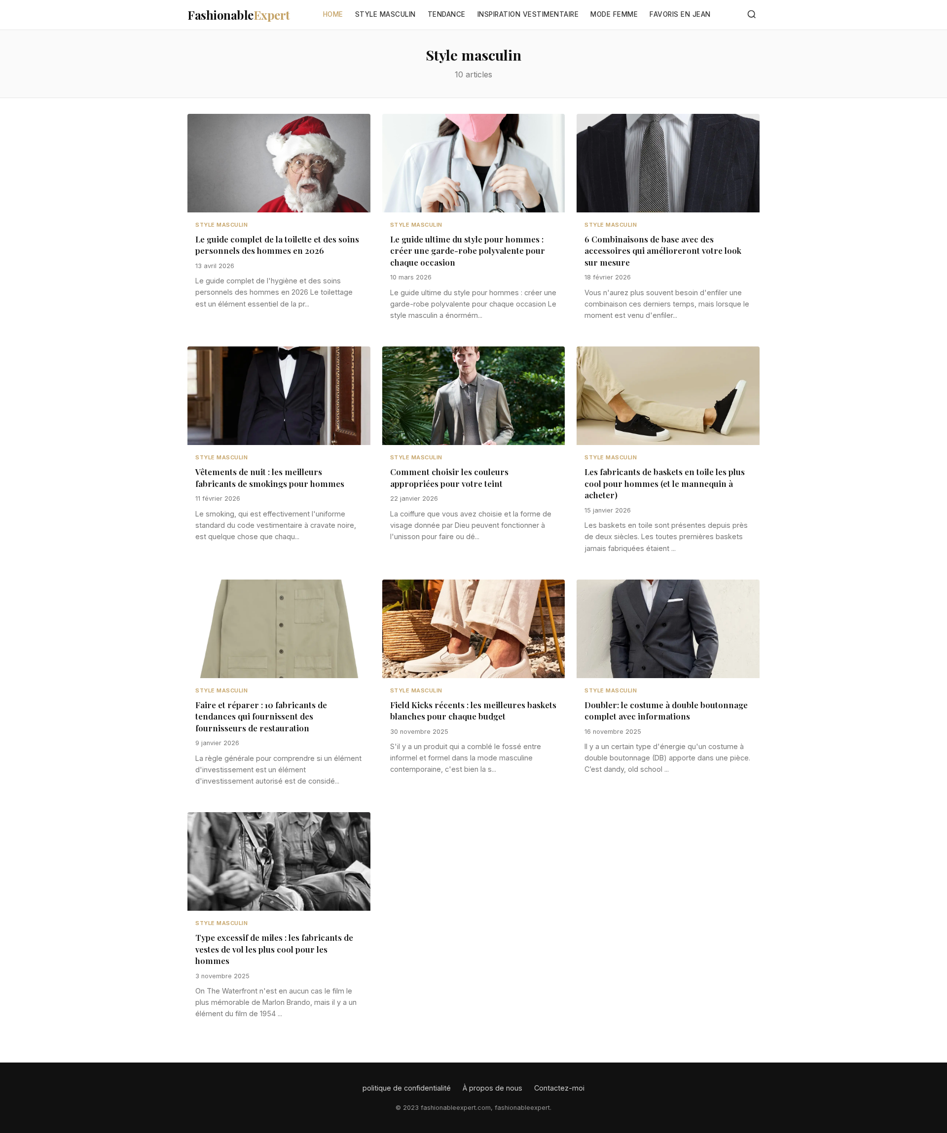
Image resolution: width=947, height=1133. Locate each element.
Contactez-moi (559, 1088)
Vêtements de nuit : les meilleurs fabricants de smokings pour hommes (269, 477)
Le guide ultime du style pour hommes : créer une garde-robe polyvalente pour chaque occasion (467, 251)
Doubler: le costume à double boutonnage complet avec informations (666, 710)
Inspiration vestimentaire (528, 14)
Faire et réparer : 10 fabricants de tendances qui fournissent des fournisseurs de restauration (261, 716)
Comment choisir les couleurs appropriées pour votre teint (449, 477)
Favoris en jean (680, 14)
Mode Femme (614, 14)
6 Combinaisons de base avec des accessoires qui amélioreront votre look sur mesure (662, 251)
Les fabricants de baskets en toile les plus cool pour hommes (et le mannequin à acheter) (664, 483)
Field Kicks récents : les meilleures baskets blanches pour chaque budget (473, 710)
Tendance (447, 14)
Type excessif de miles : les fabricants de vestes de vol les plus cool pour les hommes (274, 949)
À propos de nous (492, 1088)
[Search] (752, 15)
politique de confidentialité (407, 1088)
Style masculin (385, 14)
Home (333, 14)
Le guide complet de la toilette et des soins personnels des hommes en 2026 (277, 245)
